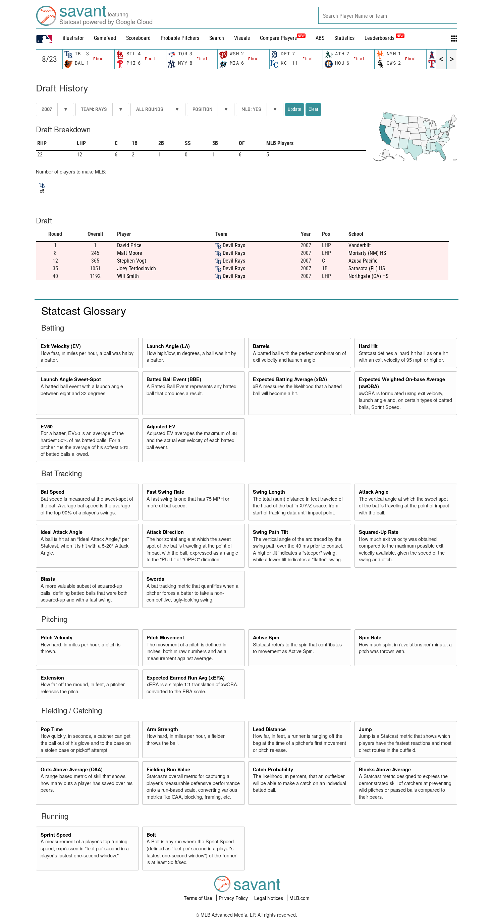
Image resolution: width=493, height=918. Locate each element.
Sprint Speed (56, 834)
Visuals (242, 38)
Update (294, 109)
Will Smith (128, 276)
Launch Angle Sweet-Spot (71, 379)
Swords (155, 578)
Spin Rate (370, 637)
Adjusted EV (161, 426)
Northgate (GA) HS (368, 276)
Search (216, 38)
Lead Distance (269, 729)
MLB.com (299, 898)
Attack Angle (373, 491)
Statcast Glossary (83, 310)
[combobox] (387, 15)
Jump (365, 729)
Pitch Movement (165, 637)
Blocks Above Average (385, 769)
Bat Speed (52, 491)
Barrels (261, 346)
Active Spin (266, 637)
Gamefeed (105, 38)
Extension (52, 677)
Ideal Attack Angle (62, 531)
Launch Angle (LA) (168, 346)
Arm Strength (162, 729)
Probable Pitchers (180, 38)
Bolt (151, 834)
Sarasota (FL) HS (366, 268)
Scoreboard (138, 38)
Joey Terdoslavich (136, 268)
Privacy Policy (234, 898)
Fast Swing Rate (165, 491)
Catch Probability (273, 769)
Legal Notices (269, 898)
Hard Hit (368, 346)
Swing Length (269, 491)
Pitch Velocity (56, 637)
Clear (313, 109)
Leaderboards (384, 38)
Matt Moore (129, 253)
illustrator (73, 38)
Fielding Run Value (168, 769)
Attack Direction (165, 531)
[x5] (42, 184)
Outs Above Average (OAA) (72, 769)
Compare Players (278, 38)
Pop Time (52, 729)
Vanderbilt (359, 245)
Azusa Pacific (362, 261)
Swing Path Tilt (270, 531)
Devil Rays (234, 245)
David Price (129, 245)
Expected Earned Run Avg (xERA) (186, 677)
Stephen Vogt (131, 261)
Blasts (48, 578)
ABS (320, 38)
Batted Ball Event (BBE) (174, 379)
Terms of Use (199, 898)
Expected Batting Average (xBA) (290, 379)
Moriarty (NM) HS (367, 253)
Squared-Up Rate (378, 531)
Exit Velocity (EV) (61, 346)
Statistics (344, 38)
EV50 (47, 426)
